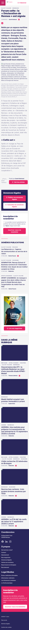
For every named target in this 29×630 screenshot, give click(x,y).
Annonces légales (6, 560)
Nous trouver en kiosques (8, 565)
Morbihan (15, 8)
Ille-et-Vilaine (6, 8)
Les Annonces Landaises (8, 580)
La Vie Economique (6, 583)
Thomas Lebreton (12, 375)
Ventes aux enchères (7, 562)
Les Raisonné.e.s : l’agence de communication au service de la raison (14, 251)
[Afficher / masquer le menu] (2, 3)
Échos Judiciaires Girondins (9, 575)
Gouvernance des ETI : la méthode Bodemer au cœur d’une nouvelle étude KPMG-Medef (13, 370)
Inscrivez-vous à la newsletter (14, 231)
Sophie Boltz (11, 403)
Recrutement (5, 567)
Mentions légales (5, 623)
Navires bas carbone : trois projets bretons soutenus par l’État (13, 491)
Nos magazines (5, 557)
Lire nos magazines (15, 328)
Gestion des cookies (6, 627)
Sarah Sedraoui (13, 19)
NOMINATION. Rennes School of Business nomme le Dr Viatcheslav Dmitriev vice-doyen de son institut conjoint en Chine (14, 266)
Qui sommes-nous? (7, 550)
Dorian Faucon (12, 255)
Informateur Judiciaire (7, 578)
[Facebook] (2, 541)
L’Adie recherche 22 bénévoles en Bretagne (14, 462)
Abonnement (5, 555)
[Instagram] (10, 541)
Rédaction (11, 271)
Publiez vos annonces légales (15, 198)
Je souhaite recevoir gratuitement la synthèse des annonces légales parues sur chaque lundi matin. (14, 224)
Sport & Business (6, 275)
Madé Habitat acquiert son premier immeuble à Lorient (13, 400)
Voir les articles (19, 182)
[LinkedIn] (6, 541)
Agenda (3, 425)
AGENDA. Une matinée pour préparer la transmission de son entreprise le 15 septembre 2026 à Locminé (14, 430)
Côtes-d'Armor (14, 363)
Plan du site (4, 620)
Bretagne (4, 363)
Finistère (23, 363)
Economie (15, 260)
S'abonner (22, 3)
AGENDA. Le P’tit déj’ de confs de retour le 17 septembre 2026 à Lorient (14, 521)
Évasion (15, 247)
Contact (3, 552)
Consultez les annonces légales (15, 205)
